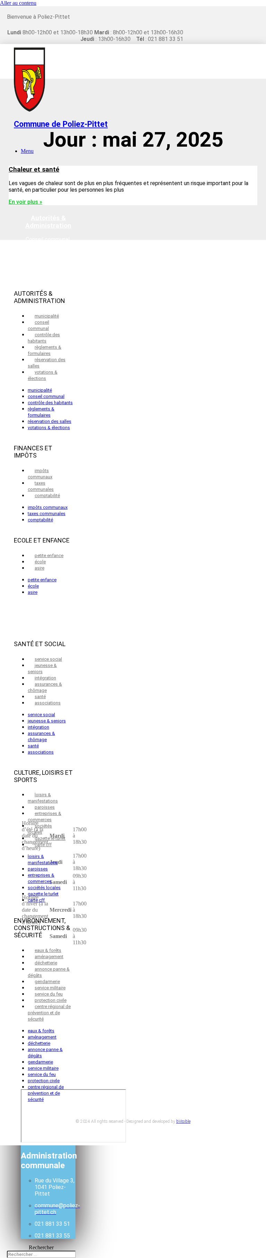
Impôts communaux (40, 473)
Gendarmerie (47, 981)
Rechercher (41, 1247)
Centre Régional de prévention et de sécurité (49, 1013)
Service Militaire (50, 987)
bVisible (183, 1121)
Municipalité (47, 316)
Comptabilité (47, 495)
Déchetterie (46, 962)
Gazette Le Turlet (50, 838)
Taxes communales (41, 486)
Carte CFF (43, 844)
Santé (40, 696)
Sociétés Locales (40, 829)
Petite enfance (49, 555)
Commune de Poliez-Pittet (61, 124)
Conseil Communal (38, 325)
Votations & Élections (42, 375)
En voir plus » (25, 202)
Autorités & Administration (48, 221)
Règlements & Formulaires (44, 350)
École (40, 561)
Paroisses (45, 807)
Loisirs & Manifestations (43, 798)
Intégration (45, 677)
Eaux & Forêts (48, 950)
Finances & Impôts (48, 275)
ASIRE (39, 568)
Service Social (48, 659)
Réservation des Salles (46, 362)
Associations (48, 702)
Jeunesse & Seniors (42, 668)
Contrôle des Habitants (44, 338)
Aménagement (49, 956)
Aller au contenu (18, 3)
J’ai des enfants (48, 550)
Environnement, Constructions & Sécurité (48, 461)
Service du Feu (49, 994)
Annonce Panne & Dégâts (49, 972)
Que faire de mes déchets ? (48, 593)
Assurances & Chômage (45, 687)
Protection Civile (50, 1000)
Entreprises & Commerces (44, 816)
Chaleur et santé (34, 169)
